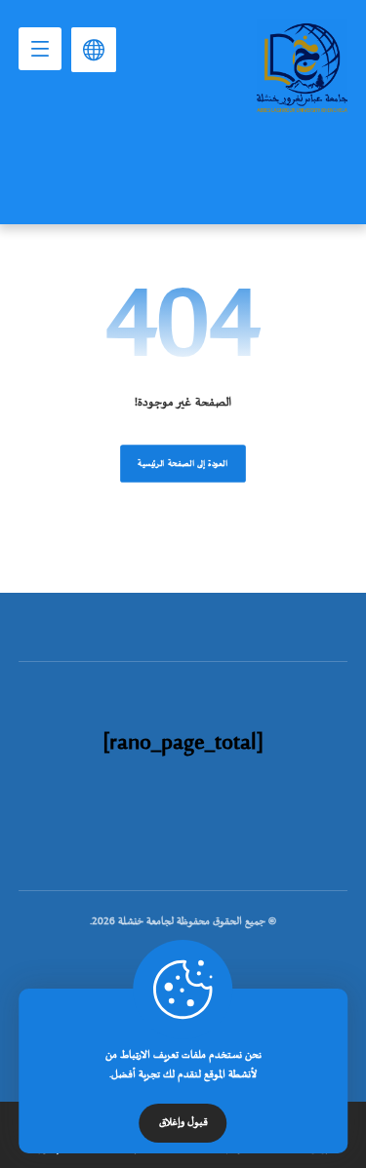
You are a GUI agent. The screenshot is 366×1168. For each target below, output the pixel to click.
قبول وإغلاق (183, 1123)
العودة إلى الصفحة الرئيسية (183, 463)
